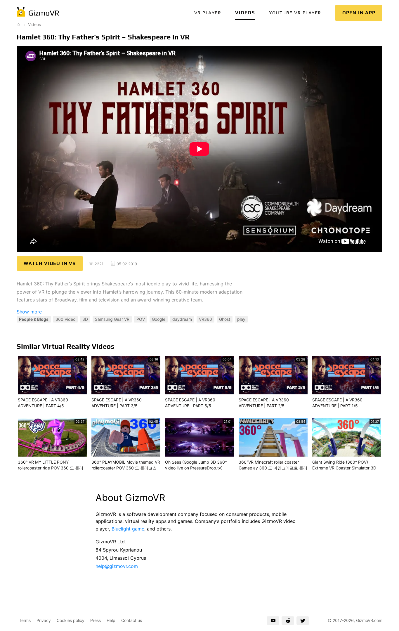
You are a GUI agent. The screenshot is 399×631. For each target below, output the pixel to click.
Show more (29, 312)
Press (95, 620)
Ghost (224, 319)
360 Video (65, 319)
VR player (207, 12)
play (241, 319)
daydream (182, 319)
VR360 (205, 319)
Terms (25, 620)
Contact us (131, 620)
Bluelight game (128, 529)
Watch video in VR (50, 263)
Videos (245, 12)
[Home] (18, 24)
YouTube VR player (295, 12)
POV (140, 319)
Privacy (44, 620)
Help (111, 620)
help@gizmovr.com (117, 566)
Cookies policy (70, 620)
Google (158, 319)
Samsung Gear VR (112, 319)
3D (85, 319)
